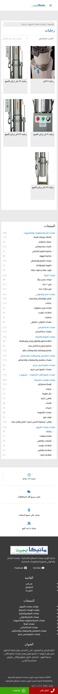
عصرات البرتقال (44, 242)
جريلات (48, 389)
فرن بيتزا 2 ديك (45, 289)
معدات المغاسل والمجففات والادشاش (37, 356)
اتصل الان (44, 690)
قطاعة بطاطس (44, 450)
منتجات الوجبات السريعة (44, 380)
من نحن (29, 584)
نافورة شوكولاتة (43, 265)
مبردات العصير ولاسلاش (41, 261)
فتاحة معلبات (45, 436)
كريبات (48, 408)
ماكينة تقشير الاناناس (41, 251)
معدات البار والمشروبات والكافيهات (39, 233)
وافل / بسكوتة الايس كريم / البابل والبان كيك (31, 422)
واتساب (16, 690)
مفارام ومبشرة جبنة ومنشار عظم (37, 350)
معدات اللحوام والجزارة (45, 337)
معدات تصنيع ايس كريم (40, 369)
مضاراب (48, 317)
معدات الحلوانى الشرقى (41, 322)
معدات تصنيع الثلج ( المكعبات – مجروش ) (37, 375)
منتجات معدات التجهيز (45, 427)
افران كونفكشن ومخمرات (40, 298)
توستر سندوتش (44, 384)
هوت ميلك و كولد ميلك (41, 270)
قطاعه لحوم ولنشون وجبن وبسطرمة (35, 341)
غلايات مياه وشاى (43, 246)
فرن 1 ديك (46, 284)
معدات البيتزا (49, 275)
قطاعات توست (44, 312)
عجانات (48, 303)
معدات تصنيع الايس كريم (44, 365)
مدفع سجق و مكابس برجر (39, 346)
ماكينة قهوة (45, 256)
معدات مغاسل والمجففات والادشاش (34, 360)
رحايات (48, 431)
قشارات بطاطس (44, 441)
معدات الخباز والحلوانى (45, 294)
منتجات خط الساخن (43, 331)
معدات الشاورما (44, 412)
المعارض (29, 587)
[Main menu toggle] (51, 5)
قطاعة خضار (45, 455)
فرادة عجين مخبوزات (42, 308)
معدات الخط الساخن (46, 327)
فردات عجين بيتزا (44, 279)
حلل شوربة (46, 394)
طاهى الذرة (46, 398)
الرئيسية (51, 24)
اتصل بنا (29, 591)
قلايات (48, 403)
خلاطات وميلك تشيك (42, 237)
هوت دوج (47, 417)
